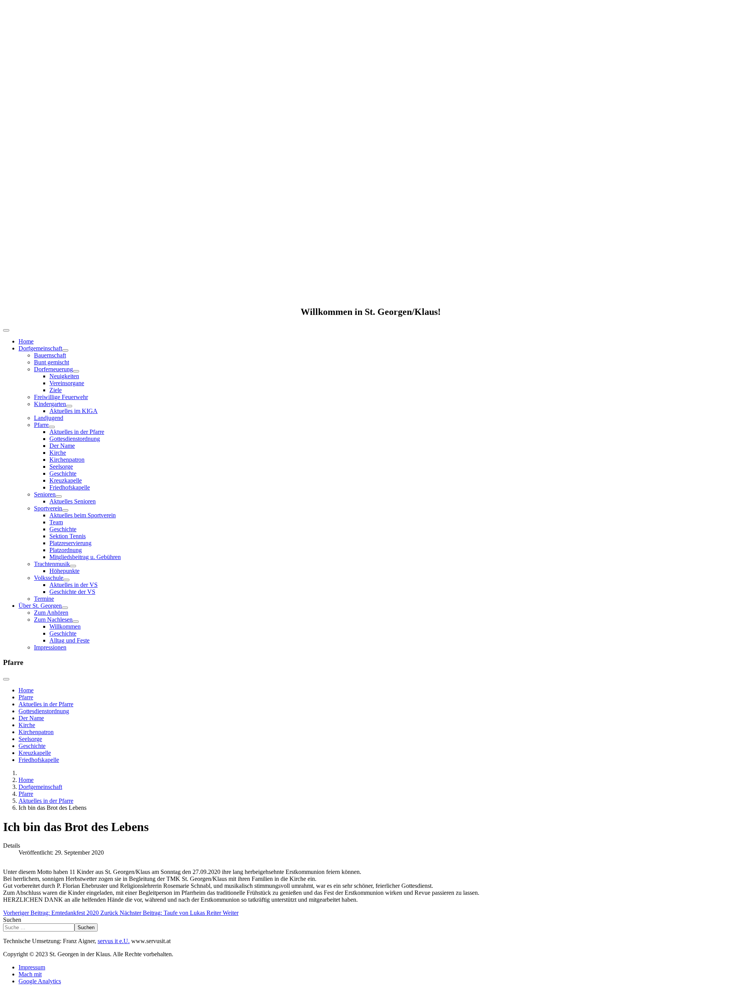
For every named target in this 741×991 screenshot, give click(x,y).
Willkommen (65, 626)
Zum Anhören (51, 612)
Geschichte (62, 473)
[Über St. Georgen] (65, 608)
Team (56, 522)
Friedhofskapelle (69, 487)
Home (26, 341)
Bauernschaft (50, 355)
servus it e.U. (114, 941)
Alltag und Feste (69, 640)
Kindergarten (50, 404)
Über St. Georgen (40, 605)
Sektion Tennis (67, 536)
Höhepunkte (64, 571)
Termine (44, 598)
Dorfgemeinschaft (40, 348)
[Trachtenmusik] (73, 566)
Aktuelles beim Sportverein (82, 515)
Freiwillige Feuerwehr (61, 397)
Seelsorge (61, 466)
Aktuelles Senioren (72, 501)
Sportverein (48, 508)
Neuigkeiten (64, 376)
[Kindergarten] (69, 406)
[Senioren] (59, 496)
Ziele (55, 390)
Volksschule (48, 578)
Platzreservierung (70, 543)
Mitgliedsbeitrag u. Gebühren (85, 557)
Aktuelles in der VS (73, 584)
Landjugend (48, 418)
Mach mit (30, 974)
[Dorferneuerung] (76, 371)
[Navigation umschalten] (6, 330)
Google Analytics (40, 981)
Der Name (62, 445)
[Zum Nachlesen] (76, 621)
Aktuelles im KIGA (73, 411)
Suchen (12, 919)
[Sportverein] (65, 510)
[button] (370, 280)
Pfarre (41, 425)
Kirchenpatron (67, 459)
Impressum (32, 967)
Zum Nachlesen (53, 619)
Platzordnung (65, 550)
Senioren (45, 494)
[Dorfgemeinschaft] (65, 350)
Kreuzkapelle (65, 480)
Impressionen (50, 647)
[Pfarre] (52, 427)
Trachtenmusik (52, 564)
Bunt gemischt (51, 362)
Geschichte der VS (72, 591)
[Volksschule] (66, 580)
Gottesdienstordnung (74, 438)
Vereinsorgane (66, 383)
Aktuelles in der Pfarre (76, 431)
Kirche (57, 452)
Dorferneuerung (53, 369)
